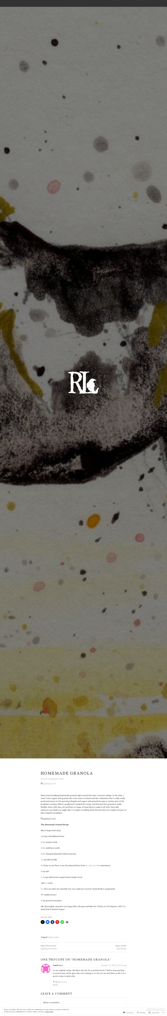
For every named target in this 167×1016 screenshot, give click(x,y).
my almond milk (92, 865)
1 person (64, 982)
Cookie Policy (49, 1012)
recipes (56, 937)
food (50, 937)
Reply (55, 984)
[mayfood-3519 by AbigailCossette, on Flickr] (48, 783)
